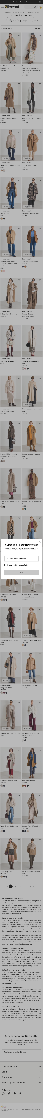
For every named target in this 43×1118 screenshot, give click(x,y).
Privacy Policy (23, 565)
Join (21, 572)
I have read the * (18, 565)
